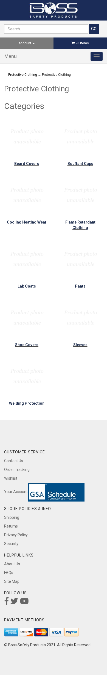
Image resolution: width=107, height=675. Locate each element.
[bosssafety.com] (53, 10)
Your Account (16, 491)
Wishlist (10, 478)
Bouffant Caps (80, 163)
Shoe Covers (26, 345)
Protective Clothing (22, 75)
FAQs (8, 572)
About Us (12, 564)
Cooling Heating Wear (27, 222)
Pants (80, 286)
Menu (10, 56)
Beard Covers (26, 163)
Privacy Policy (16, 535)
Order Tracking (17, 469)
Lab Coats (27, 286)
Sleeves (80, 345)
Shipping (11, 517)
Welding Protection (26, 403)
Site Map (11, 581)
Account (25, 43)
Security (11, 543)
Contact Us (13, 461)
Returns (11, 526)
